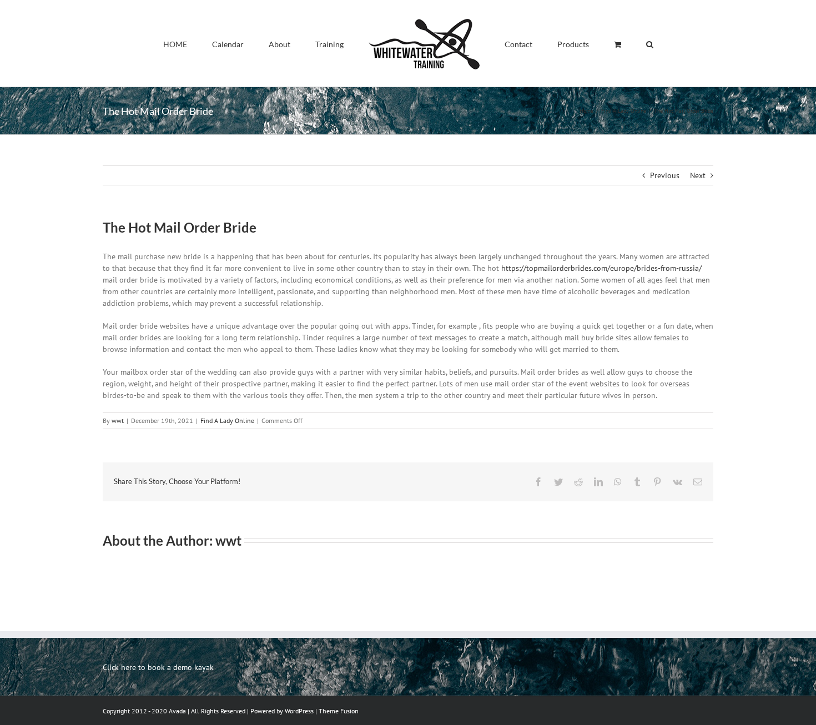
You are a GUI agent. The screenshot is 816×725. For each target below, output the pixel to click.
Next (698, 175)
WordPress (299, 711)
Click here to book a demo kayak (158, 667)
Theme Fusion (339, 711)
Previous (664, 175)
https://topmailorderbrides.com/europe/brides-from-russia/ (601, 268)
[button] (598, 43)
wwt (118, 420)
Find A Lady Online (227, 420)
